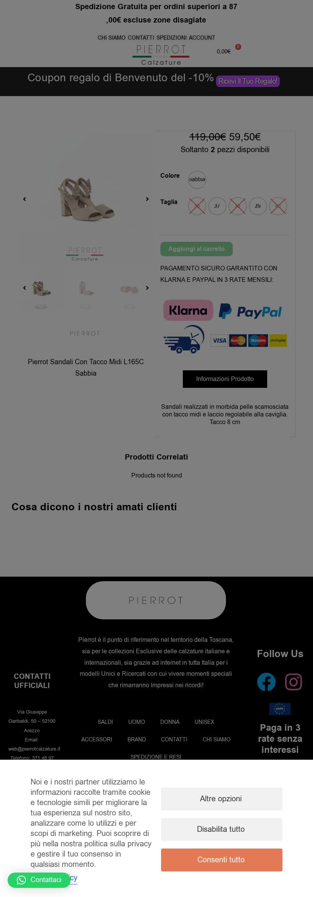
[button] (39, 880)
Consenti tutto (221, 860)
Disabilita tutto (221, 829)
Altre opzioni (221, 799)
